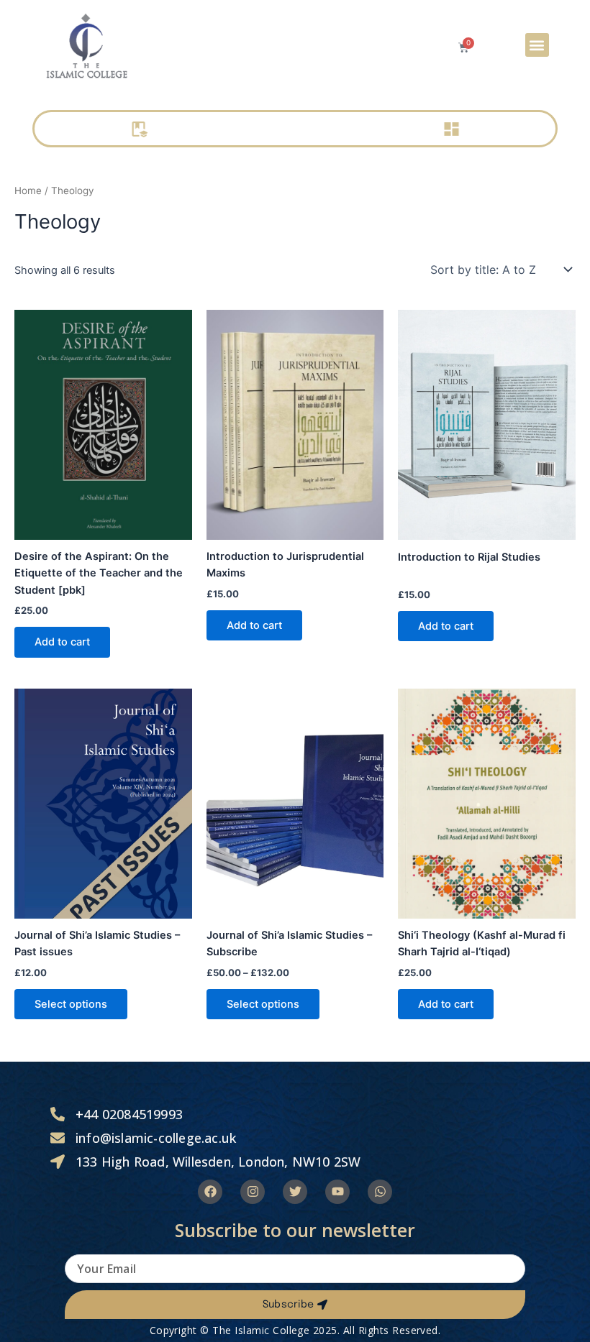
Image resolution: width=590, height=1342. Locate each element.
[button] (537, 45)
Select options (71, 1004)
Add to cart (62, 641)
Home (28, 190)
